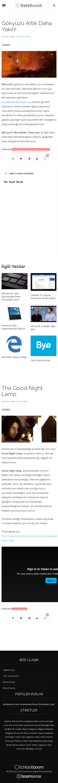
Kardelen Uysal (23, 36)
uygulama (42, 745)
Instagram (32, 729)
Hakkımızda (9, 670)
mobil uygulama (27, 737)
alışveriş (7, 721)
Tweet (28, 745)
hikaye (24, 729)
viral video (20, 749)
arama (41, 721)
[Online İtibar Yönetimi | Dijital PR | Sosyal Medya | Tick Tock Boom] (29, 767)
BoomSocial (9, 688)
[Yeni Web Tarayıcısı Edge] (15, 344)
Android (15, 721)
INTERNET (6, 45)
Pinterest (18, 741)
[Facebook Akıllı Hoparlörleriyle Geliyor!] (15, 313)
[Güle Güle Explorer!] (44, 346)
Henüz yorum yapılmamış (21, 173)
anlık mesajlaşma (26, 721)
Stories (15, 745)
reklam (25, 741)
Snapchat (37, 741)
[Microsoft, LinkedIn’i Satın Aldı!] (44, 314)
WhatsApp (30, 749)
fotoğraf (8, 729)
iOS (21, 733)
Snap (31, 741)
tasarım (22, 745)
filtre (52, 725)
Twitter (35, 745)
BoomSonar (9, 682)
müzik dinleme (46, 737)
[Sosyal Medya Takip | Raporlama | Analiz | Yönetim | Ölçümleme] (29, 776)
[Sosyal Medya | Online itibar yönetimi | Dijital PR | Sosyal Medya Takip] (29, 5)
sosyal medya (47, 741)
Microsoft (16, 149)
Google (18, 729)
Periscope (9, 741)
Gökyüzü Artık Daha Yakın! (27, 26)
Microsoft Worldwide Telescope (35, 149)
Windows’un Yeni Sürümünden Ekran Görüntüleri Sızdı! (11, 296)
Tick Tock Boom (11, 676)
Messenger (10, 737)
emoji (15, 725)
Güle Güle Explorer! (40, 360)
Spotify (9, 745)
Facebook (28, 725)
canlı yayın (49, 721)
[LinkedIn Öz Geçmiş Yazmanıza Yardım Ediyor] (44, 282)
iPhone (26, 733)
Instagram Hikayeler (45, 729)
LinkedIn (33, 733)
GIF (13, 729)
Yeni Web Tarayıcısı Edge (14, 357)
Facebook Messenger (41, 725)
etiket (20, 725)
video (49, 745)
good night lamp (19, 609)
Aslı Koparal (22, 401)
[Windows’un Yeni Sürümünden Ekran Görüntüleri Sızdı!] (15, 281)
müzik (37, 737)
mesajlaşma (48, 733)
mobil (17, 737)
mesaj (40, 733)
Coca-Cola (8, 725)
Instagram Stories (12, 733)
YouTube (38, 749)
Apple (36, 721)
